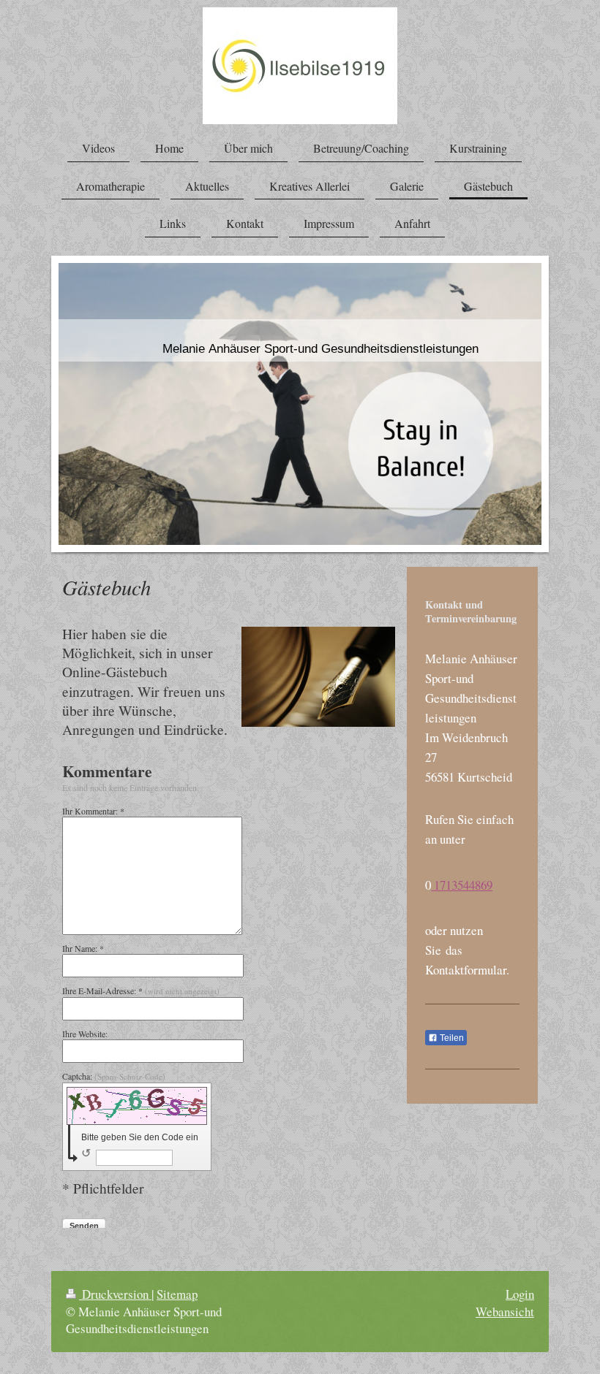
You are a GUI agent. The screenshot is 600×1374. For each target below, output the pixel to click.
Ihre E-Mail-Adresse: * (141, 990)
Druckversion (115, 1294)
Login (520, 1294)
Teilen (451, 1038)
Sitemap (177, 1294)
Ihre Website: (85, 1033)
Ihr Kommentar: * (93, 811)
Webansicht (505, 1311)
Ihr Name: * (83, 948)
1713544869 (461, 885)
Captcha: (113, 1076)
